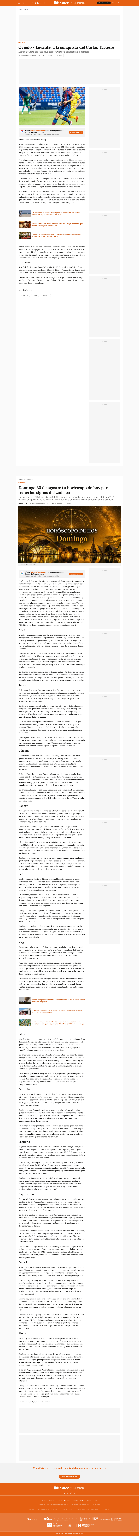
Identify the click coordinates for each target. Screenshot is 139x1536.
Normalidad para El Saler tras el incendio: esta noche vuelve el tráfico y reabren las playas (58, 1001)
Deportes (21, 42)
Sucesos (89, 1501)
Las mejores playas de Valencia (80, 1505)
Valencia (44, 1501)
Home (20, 9)
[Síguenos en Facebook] (30, 3)
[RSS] (38, 3)
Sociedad (75, 1501)
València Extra (22, 503)
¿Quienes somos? (43, 1509)
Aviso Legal (54, 1509)
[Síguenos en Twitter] (32, 3)
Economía (67, 1501)
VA (41, 3)
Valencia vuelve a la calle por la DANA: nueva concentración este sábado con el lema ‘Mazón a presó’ (56, 236)
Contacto (32, 1509)
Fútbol (35, 295)
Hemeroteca (96, 1505)
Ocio (24, 479)
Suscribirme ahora (69, 1476)
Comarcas (52, 1501)
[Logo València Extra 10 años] (69, 1490)
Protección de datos (67, 1509)
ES (44, 3)
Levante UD (24, 295)
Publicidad (94, 1509)
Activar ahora (75, 132)
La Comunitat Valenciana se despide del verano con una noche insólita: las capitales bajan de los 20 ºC (56, 213)
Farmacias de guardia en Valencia (57, 1505)
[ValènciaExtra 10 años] (69, 2)
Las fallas (42, 1505)
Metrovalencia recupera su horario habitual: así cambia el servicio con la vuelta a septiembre (57, 1012)
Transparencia (105, 1509)
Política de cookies (83, 1509)
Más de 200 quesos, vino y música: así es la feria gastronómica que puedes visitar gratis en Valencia (57, 225)
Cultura (82, 1501)
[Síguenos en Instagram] (35, 3)
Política (60, 1501)
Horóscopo (22, 483)
